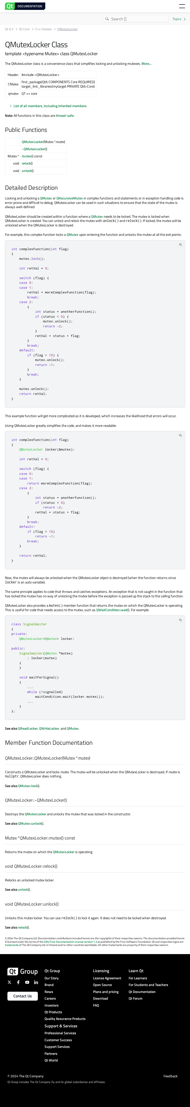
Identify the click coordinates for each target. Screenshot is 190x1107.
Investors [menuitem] (52, 1005)
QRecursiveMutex (69, 198)
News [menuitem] (49, 991)
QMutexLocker (32, 141)
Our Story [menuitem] (52, 978)
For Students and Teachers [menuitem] (148, 984)
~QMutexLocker (33, 148)
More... (146, 63)
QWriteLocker (49, 728)
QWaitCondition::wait (111, 609)
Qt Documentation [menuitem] (142, 991)
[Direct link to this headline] (49, 130)
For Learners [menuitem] (138, 978)
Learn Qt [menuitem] (136, 971)
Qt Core (24, 29)
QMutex (46, 198)
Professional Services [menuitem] (60, 1032)
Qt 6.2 (9, 29)
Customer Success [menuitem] (58, 1039)
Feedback (171, 1075)
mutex (26, 156)
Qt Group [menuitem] (52, 971)
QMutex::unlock (29, 823)
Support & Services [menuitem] (61, 1026)
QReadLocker (28, 728)
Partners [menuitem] (51, 1053)
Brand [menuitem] (49, 984)
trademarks (12, 945)
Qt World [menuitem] (51, 1060)
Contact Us (22, 996)
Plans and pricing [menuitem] (106, 991)
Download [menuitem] (100, 998)
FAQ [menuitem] (96, 1005)
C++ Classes (43, 29)
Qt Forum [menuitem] (135, 998)
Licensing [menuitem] (101, 971)
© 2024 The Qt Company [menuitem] (25, 1075)
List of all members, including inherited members (50, 105)
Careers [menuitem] (50, 998)
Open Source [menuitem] (102, 984)
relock (26, 163)
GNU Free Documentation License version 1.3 (70, 942)
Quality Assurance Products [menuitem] (65, 1018)
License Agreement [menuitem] (107, 978)
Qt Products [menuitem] (53, 1011)
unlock (27, 170)
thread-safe (65, 115)
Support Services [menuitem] (57, 1046)
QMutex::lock (27, 785)
